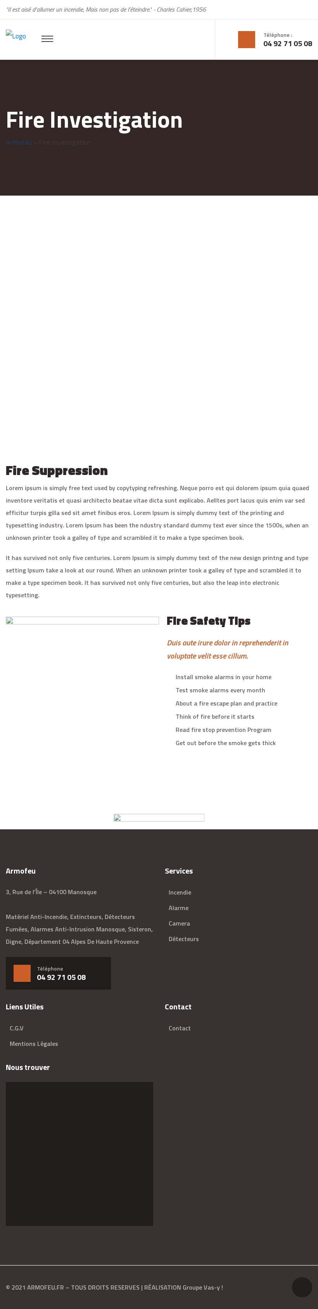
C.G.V (17, 1028)
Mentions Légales (34, 1043)
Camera (179, 923)
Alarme (178, 907)
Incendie (180, 892)
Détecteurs (184, 938)
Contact (180, 1028)
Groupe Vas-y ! (203, 1287)
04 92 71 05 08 (287, 43)
